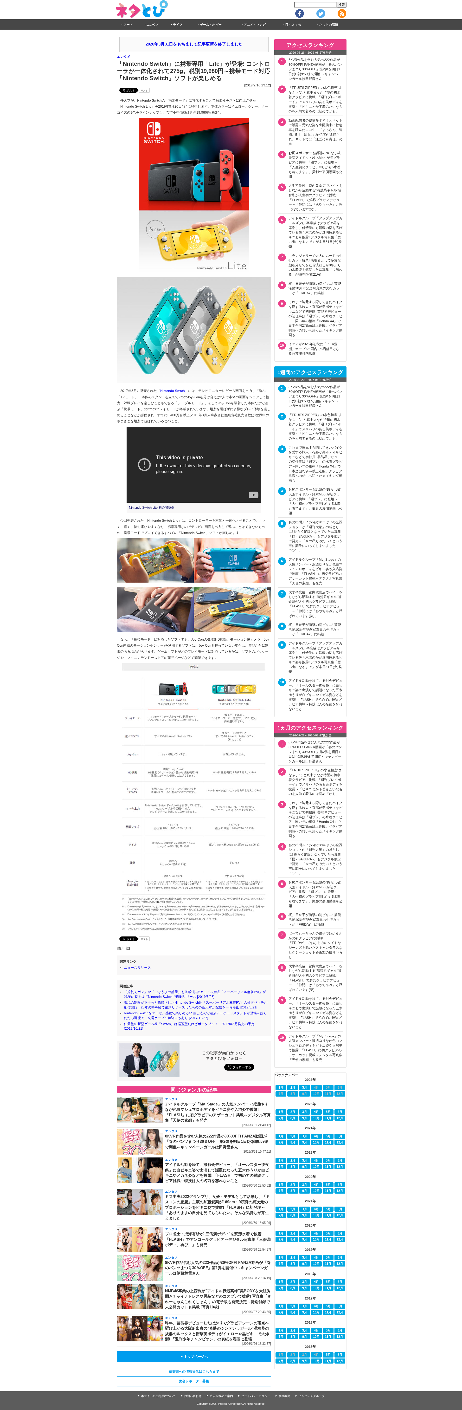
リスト (144, 90)
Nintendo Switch (172, 391)
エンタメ (153, 24)
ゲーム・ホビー (211, 24)
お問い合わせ (192, 1396)
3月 (304, 1087)
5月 (328, 1112)
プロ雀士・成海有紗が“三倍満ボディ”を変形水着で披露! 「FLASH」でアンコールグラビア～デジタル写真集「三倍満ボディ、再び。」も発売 (218, 1239)
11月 (328, 1118)
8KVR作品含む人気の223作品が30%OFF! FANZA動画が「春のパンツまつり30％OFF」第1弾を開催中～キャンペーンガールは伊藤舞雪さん (218, 1268)
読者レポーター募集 (194, 1381)
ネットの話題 (328, 24)
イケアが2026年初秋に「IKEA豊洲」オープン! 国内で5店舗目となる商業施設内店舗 (314, 348)
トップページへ (194, 1356)
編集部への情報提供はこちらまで (194, 1371)
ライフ (177, 24)
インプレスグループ (312, 1396)
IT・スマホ (293, 24)
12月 (340, 1118)
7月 (281, 1118)
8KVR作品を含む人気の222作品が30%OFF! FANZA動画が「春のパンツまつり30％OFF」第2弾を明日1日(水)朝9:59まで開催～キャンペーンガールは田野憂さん (217, 1141)
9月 (304, 1118)
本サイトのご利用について (158, 1396)
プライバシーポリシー (255, 1396)
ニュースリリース (137, 967)
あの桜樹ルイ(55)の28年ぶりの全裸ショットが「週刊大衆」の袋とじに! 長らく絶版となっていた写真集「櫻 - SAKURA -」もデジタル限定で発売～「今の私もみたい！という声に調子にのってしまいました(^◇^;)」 (315, 536)
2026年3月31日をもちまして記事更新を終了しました (194, 44)
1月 (281, 1087)
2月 (292, 1087)
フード (128, 24)
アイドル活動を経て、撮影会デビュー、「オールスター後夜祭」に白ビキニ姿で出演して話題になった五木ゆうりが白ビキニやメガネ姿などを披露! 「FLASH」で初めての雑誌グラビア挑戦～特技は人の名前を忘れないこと (315, 695)
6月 (340, 1112)
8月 (292, 1118)
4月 (316, 1112)
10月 (316, 1118)
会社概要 (284, 1396)
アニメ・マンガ (255, 24)
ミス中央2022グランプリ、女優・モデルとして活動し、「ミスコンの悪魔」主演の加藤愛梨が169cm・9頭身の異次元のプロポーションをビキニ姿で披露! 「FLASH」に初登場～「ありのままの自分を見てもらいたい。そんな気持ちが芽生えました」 (217, 1207)
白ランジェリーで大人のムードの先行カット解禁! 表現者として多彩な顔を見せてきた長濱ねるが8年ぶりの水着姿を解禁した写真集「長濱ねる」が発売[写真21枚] (315, 265)
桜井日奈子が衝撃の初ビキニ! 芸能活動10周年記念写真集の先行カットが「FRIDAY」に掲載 (315, 288)
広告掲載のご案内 (221, 1396)
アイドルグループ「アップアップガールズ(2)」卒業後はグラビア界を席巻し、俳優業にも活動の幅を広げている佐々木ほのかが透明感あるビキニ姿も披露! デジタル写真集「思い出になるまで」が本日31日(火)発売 (315, 232)
